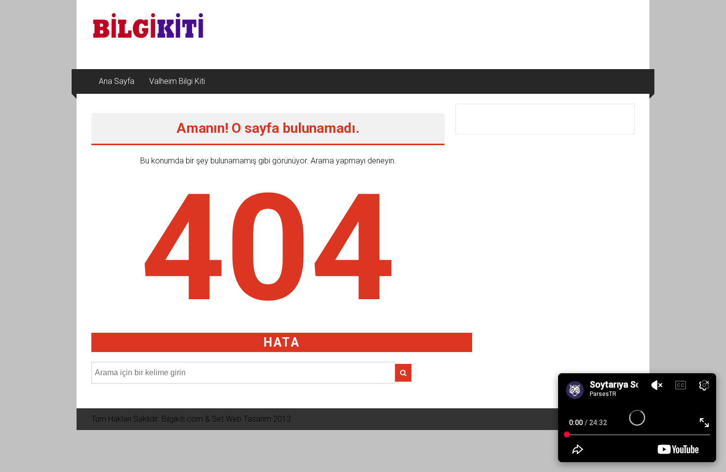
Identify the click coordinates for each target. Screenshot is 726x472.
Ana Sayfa (116, 81)
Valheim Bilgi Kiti (177, 81)
